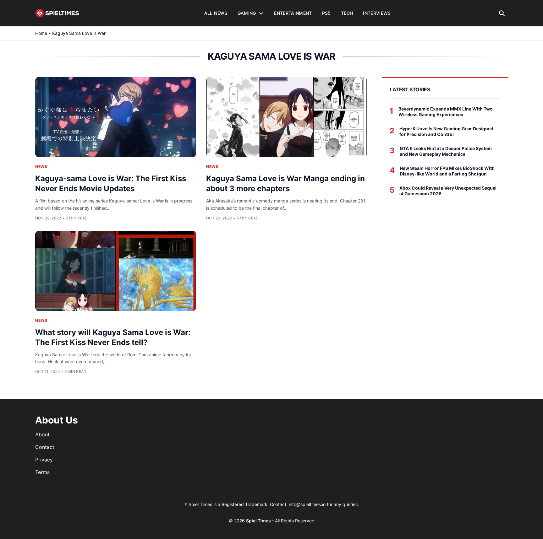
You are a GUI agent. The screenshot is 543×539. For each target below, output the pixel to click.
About (42, 434)
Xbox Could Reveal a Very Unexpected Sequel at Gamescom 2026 (447, 190)
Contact (44, 447)
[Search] (502, 13)
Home (41, 33)
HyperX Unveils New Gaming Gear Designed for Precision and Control (446, 131)
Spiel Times (259, 520)
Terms (42, 472)
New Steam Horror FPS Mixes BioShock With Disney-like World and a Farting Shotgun (447, 170)
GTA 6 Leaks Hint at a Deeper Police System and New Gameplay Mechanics (446, 151)
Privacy (44, 459)
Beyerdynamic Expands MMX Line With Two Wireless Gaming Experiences (445, 111)
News (41, 166)
